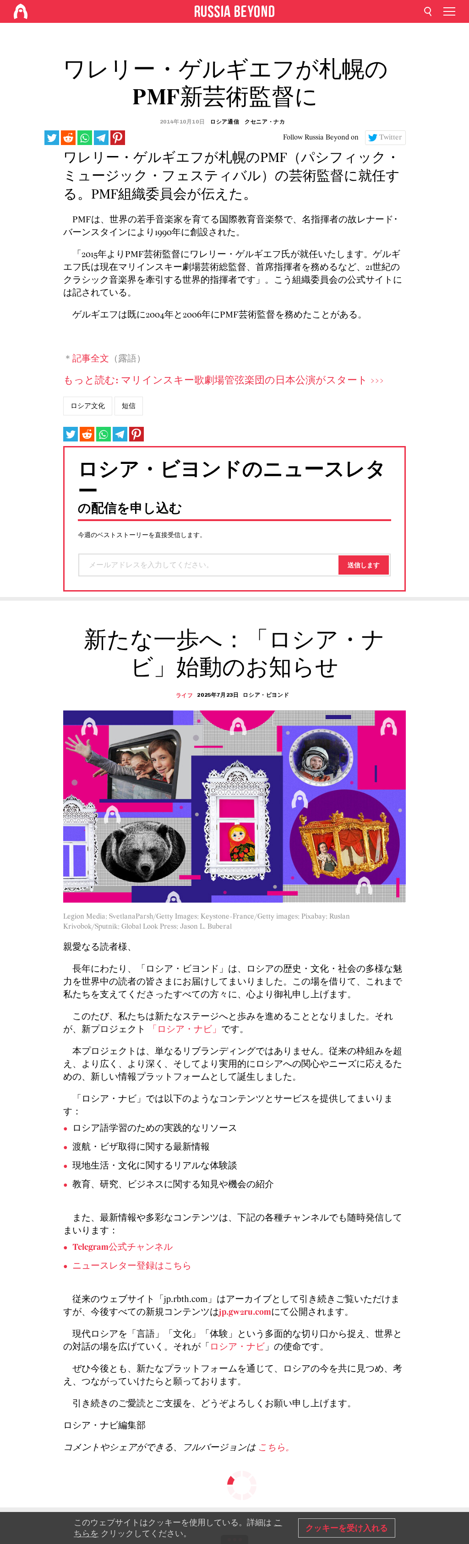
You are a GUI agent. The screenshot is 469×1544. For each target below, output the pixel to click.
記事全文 (90, 359)
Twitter (390, 137)
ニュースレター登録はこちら (131, 1266)
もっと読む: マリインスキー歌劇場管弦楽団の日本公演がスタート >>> (223, 381)
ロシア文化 (88, 406)
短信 (129, 406)
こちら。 (276, 1448)
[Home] (20, 11)
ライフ (184, 695)
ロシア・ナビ (237, 1347)
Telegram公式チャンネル (122, 1247)
